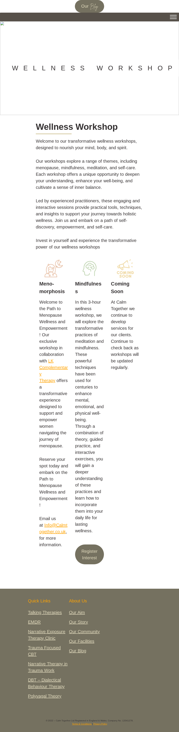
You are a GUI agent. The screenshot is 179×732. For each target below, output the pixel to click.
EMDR (34, 622)
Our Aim (77, 612)
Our (89, 6)
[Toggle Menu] (173, 17)
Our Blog (77, 650)
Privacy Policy (100, 724)
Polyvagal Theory (44, 696)
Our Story (78, 622)
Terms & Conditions (82, 724)
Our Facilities (81, 641)
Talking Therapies (45, 612)
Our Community (84, 631)
